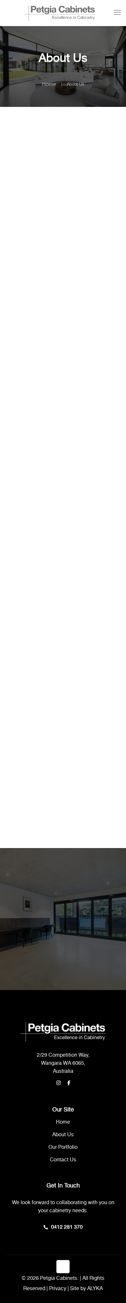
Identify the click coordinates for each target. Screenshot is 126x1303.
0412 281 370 (67, 1227)
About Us (63, 1135)
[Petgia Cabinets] (60, 13)
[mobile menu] (117, 12)
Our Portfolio (63, 1147)
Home (49, 84)
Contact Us (63, 1160)
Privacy (57, 1289)
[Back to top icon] (63, 1266)
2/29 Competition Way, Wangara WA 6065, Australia (63, 1063)
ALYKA (95, 1289)
